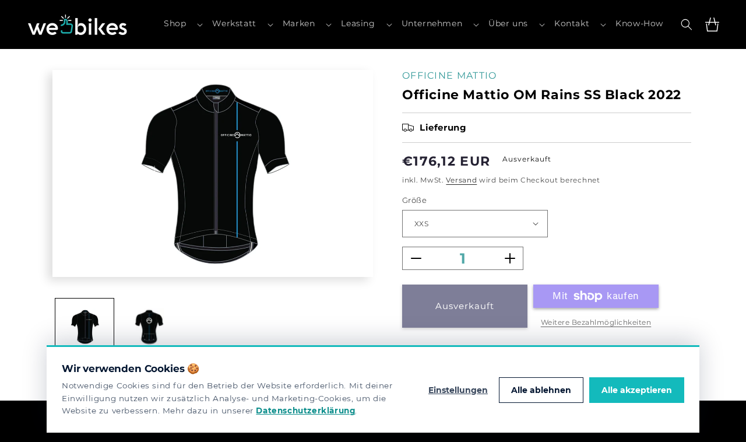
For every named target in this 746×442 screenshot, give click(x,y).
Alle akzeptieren (636, 390)
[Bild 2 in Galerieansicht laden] (148, 328)
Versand (461, 180)
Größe (414, 200)
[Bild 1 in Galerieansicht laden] (84, 328)
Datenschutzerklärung (305, 410)
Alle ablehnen (541, 390)
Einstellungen (458, 390)
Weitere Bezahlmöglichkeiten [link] (596, 322)
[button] (183, 24)
